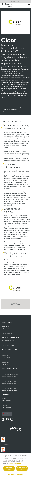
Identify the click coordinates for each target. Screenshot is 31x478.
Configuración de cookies (15, 474)
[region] (15, 465)
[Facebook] (7, 419)
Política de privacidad (15, 463)
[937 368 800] (15, 302)
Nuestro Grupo (7, 323)
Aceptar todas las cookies (22, 468)
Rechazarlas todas (9, 468)
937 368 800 (15, 304)
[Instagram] (11, 419)
